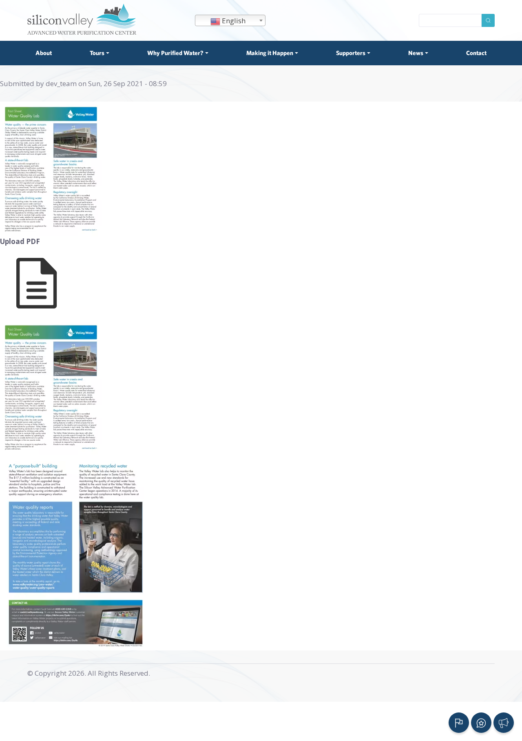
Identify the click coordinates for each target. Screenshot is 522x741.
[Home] (82, 18)
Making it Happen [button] (269, 52)
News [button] (415, 52)
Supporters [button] (350, 52)
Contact (476, 52)
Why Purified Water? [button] (175, 52)
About (43, 52)
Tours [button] (97, 52)
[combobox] (230, 20)
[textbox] (230, 21)
